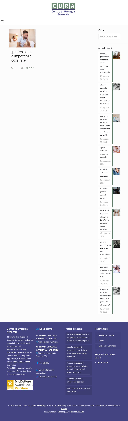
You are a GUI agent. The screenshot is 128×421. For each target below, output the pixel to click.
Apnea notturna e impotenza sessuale (75, 380)
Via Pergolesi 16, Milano (48, 342)
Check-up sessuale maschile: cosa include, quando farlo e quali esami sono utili (77, 368)
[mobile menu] (2, 22)
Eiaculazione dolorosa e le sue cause (78, 390)
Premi (101, 340)
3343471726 (52, 377)
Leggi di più (29, 68)
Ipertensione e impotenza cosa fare (21, 56)
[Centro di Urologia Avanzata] (64, 9)
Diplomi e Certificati (107, 346)
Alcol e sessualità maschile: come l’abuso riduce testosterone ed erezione (77, 352)
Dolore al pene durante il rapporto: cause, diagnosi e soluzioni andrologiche (78, 337)
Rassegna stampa (106, 335)
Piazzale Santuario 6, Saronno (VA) (46, 355)
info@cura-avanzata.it (45, 371)
